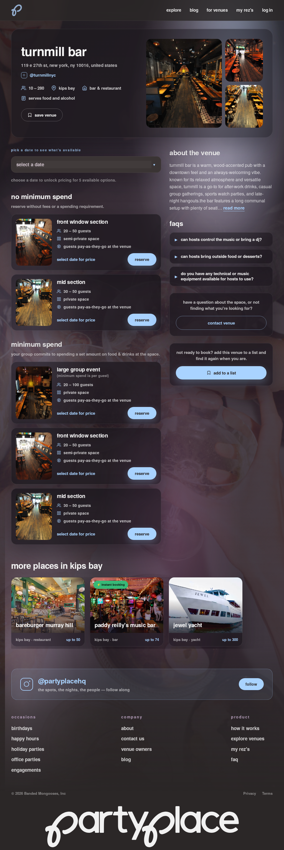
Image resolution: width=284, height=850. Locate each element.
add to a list (225, 373)
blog (194, 10)
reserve (142, 259)
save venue (45, 115)
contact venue (221, 323)
